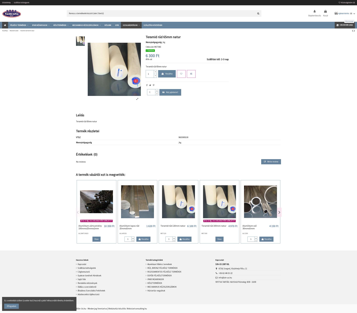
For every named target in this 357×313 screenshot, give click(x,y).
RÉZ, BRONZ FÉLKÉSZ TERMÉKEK (162, 268)
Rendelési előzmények (87, 283)
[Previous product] (353, 31)
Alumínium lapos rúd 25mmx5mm (129, 227)
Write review (272, 161)
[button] (19, 25)
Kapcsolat (82, 264)
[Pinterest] (153, 85)
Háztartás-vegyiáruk (156, 290)
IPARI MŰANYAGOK (155, 279)
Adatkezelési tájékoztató (88, 294)
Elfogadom (11, 306)
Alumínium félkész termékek (159, 264)
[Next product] (354, 31)
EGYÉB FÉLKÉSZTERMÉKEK (159, 275)
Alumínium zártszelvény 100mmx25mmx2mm (90, 227)
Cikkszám (150, 47)
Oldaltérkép (6, 2)
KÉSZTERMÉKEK (154, 283)
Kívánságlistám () (348, 2)
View (96, 239)
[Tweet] (150, 85)
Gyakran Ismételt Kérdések (89, 275)
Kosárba (169, 73)
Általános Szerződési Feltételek (91, 290)
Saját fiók (82, 279)
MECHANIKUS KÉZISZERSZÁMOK (162, 286)
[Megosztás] (147, 85)
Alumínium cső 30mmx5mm (250, 227)
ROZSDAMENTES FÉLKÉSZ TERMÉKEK (164, 271)
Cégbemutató (84, 271)
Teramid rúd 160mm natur (214, 225)
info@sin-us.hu (225, 277)
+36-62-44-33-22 (225, 273)
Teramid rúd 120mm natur (173, 225)
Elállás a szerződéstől (87, 286)
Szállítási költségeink (21, 2)
